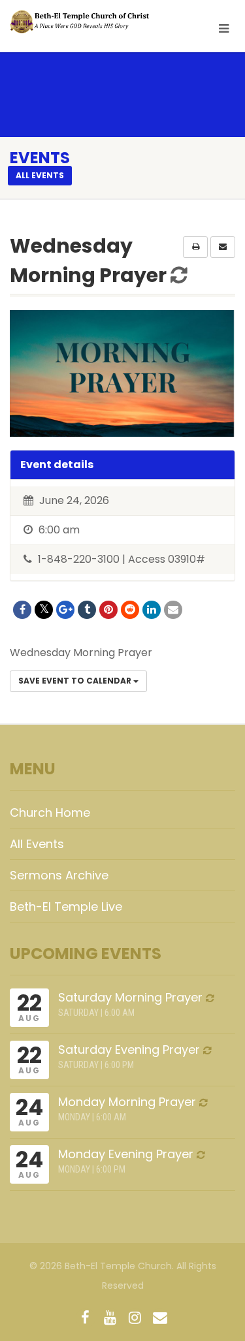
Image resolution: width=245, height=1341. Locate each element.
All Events (37, 844)
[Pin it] (108, 610)
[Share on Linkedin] (151, 610)
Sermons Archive (59, 875)
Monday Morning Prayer (127, 1102)
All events (40, 175)
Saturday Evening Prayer (129, 1049)
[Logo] (82, 22)
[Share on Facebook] (22, 610)
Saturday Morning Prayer (130, 997)
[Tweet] (44, 610)
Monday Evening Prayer (125, 1154)
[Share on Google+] (65, 610)
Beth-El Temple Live (66, 906)
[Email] (173, 610)
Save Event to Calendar (75, 680)
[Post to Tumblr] (87, 610)
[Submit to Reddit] (130, 610)
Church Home (50, 812)
